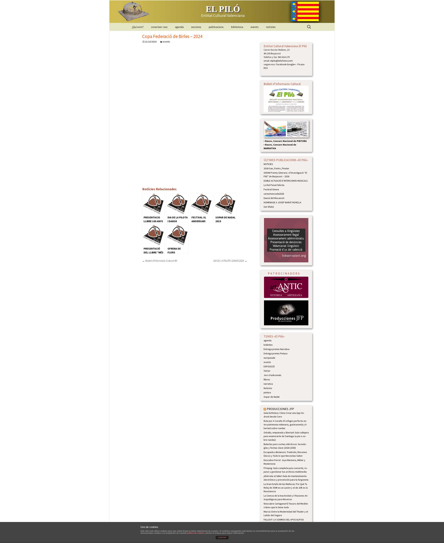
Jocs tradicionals (272, 375)
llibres (267, 379)
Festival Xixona (271, 189)
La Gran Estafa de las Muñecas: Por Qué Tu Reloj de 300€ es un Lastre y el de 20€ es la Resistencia (286, 487)
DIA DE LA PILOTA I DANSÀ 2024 (230, 260)
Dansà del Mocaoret (274, 198)
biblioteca (237, 27)
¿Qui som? (138, 27)
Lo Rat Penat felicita (274, 185)
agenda (179, 27)
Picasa (300, 64)
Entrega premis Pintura (275, 353)
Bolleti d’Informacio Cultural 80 (159, 260)
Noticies (268, 388)
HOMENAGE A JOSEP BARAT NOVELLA (282, 202)
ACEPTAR (222, 537)
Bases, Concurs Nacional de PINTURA (286, 141)
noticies (271, 27)
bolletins (268, 344)
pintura (267, 392)
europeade (269, 357)
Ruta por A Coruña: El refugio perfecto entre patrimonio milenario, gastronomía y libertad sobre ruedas (285, 424)
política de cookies (195, 533)
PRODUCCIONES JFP (280, 409)
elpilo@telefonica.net (281, 60)
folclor (267, 370)
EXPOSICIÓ (269, 366)
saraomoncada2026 (274, 193)
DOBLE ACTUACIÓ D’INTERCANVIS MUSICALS (286, 180)
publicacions (216, 27)
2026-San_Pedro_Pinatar (276, 168)
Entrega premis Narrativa (276, 349)
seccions (196, 27)
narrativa (268, 383)
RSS (266, 68)
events (255, 27)
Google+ (291, 64)
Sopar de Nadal (271, 396)
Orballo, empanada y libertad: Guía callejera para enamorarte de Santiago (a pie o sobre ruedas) (286, 436)
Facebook (281, 64)
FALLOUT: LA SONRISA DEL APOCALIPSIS (284, 519)
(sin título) (269, 206)
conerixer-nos (159, 27)
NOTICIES (268, 164)
